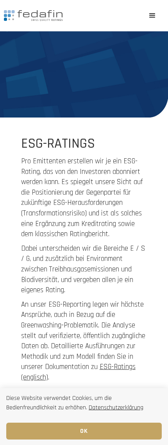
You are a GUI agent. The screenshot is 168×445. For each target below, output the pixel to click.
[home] (68, 15)
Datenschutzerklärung (116, 407)
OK (84, 431)
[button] (152, 15)
